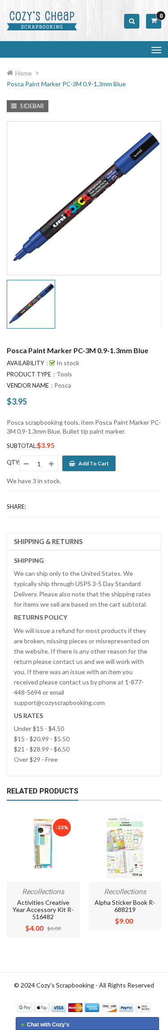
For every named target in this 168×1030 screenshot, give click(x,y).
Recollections (43, 891)
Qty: (13, 462)
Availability (25, 363)
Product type (29, 374)
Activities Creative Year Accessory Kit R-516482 (43, 909)
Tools (64, 374)
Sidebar (31, 106)
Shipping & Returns (48, 541)
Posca (62, 385)
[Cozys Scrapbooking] (84, 1007)
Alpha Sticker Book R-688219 (125, 906)
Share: (16, 506)
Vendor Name (28, 385)
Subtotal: (22, 445)
